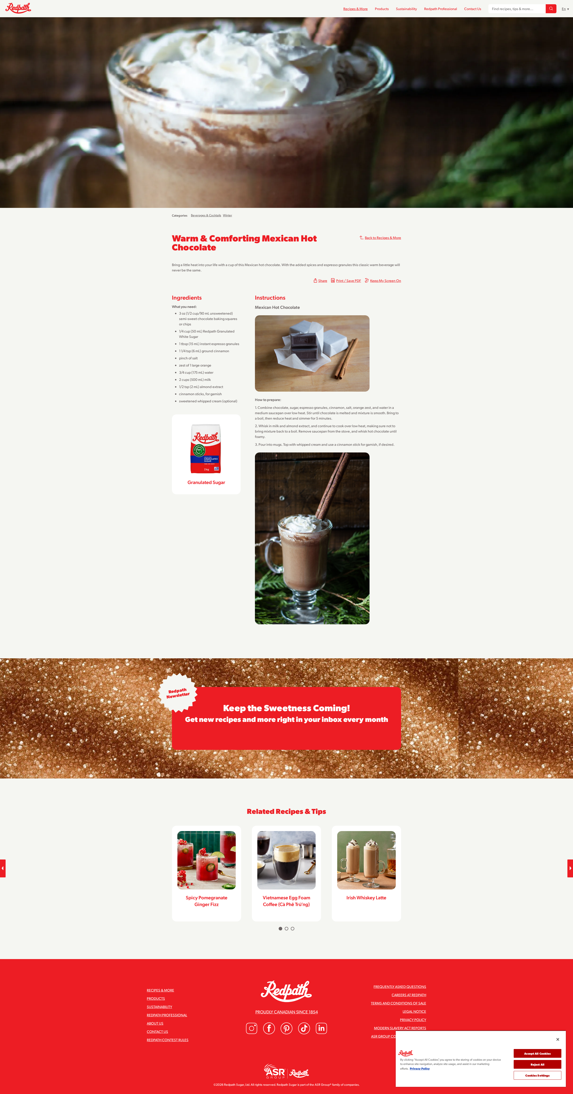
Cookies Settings (537, 1075)
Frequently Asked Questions (400, 986)
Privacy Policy (413, 1019)
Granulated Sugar (206, 482)
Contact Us (472, 8)
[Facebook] (269, 1033)
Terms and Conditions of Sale (398, 1003)
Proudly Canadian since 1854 (286, 1011)
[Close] (558, 1039)
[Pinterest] (286, 1033)
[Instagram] (252, 1033)
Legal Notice (414, 1011)
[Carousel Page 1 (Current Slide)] (280, 928)
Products (382, 8)
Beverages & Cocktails (206, 215)
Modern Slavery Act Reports (400, 1028)
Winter (227, 215)
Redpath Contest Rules (167, 1039)
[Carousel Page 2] (286, 928)
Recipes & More (355, 8)
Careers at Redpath (409, 994)
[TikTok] (304, 1033)
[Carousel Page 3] (292, 928)
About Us (155, 1023)
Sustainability (406, 8)
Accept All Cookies (537, 1053)
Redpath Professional (440, 8)
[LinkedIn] (321, 1033)
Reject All (537, 1064)
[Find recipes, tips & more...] (551, 8)
